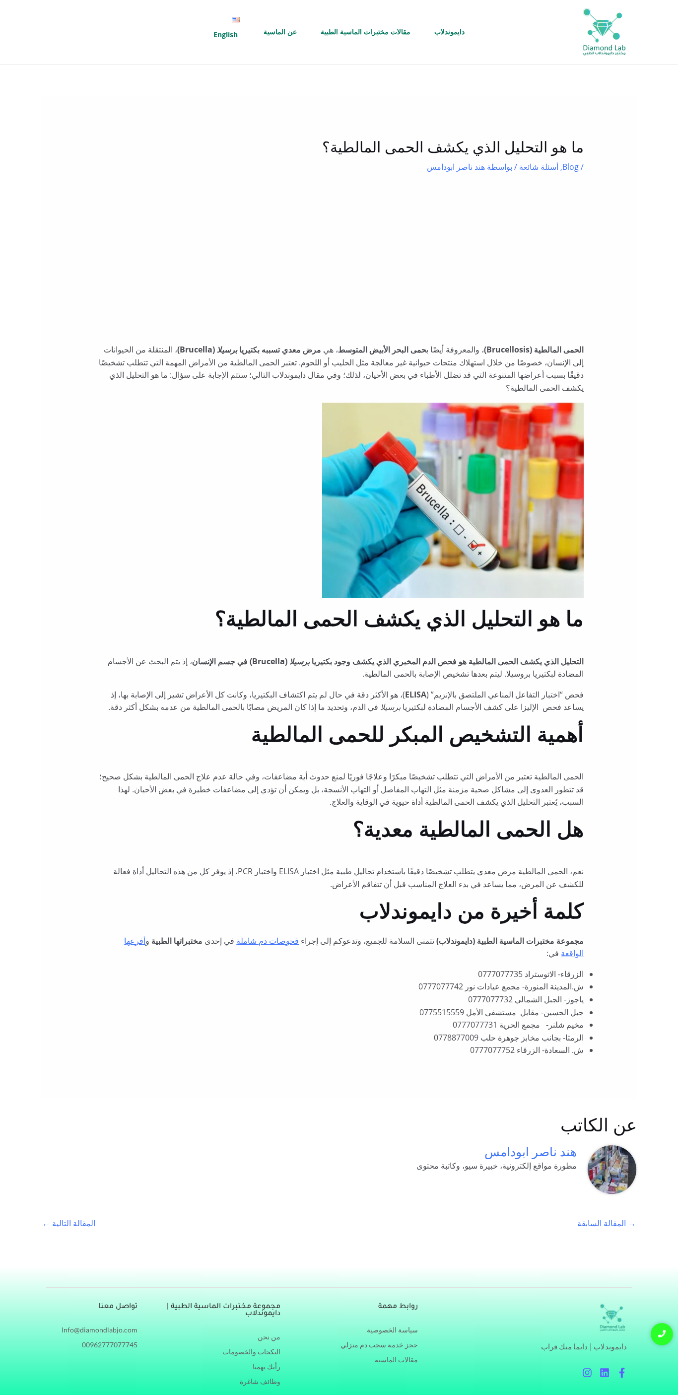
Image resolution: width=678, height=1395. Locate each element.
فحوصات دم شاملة (267, 940)
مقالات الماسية (396, 1359)
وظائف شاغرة (260, 1381)
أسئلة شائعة (538, 166)
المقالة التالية (68, 1223)
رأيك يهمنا (266, 1366)
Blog (570, 166)
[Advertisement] (339, 258)
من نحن (269, 1336)
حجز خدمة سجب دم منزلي (379, 1344)
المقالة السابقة (606, 1223)
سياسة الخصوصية (392, 1329)
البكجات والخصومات (251, 1351)
